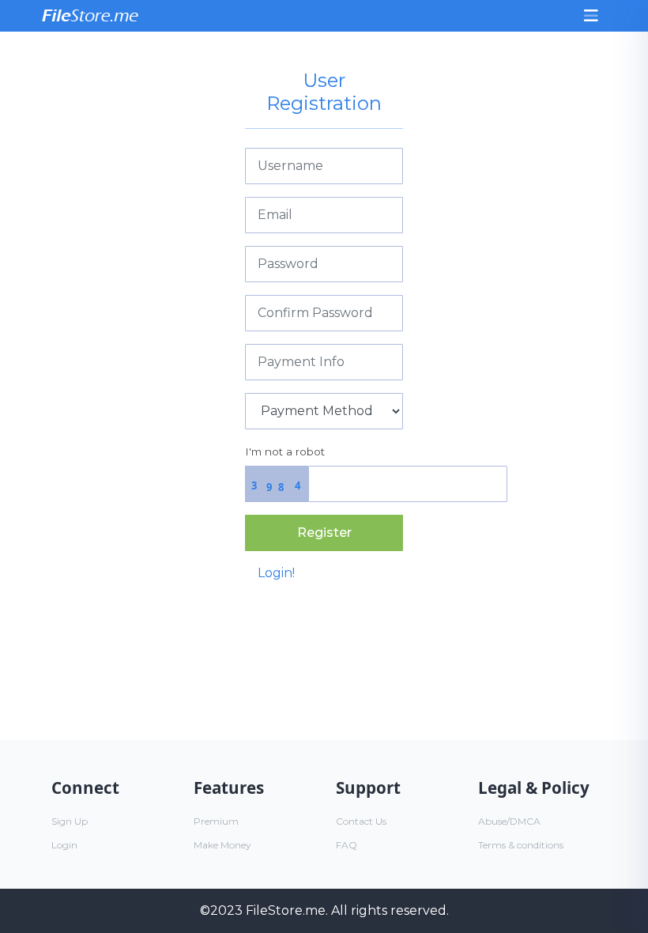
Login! (276, 572)
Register (324, 532)
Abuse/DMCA (509, 821)
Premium (216, 821)
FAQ (346, 845)
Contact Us (361, 821)
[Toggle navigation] (591, 16)
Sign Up (69, 821)
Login (64, 845)
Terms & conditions (520, 845)
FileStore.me (286, 910)
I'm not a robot (285, 451)
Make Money (222, 845)
